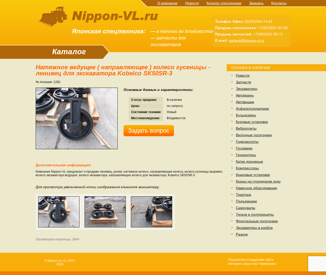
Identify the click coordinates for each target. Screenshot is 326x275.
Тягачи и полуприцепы (255, 214)
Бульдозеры (246, 115)
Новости (192, 3)
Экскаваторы (246, 89)
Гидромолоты (247, 142)
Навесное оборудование (256, 188)
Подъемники (246, 201)
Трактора (243, 195)
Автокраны (245, 95)
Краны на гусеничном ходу (258, 181)
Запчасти (243, 82)
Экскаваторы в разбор (254, 228)
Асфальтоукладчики (252, 108)
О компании (167, 3)
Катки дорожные (249, 161)
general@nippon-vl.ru (246, 40)
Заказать (256, 3)
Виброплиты (246, 128)
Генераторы (246, 155)
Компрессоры (247, 168)
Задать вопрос (148, 130)
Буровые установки (252, 122)
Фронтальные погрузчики (257, 221)
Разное (242, 234)
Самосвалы (245, 208)
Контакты (279, 3)
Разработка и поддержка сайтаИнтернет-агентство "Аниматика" (252, 262)
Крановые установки (253, 175)
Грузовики (244, 148)
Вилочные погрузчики (254, 135)
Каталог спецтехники (224, 3)
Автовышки (245, 102)
